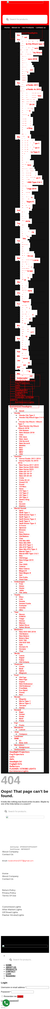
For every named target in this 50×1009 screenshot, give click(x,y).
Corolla (22, 608)
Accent (22, 504)
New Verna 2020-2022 (29, 467)
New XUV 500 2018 (27, 632)
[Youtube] (5, 931)
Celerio (22, 566)
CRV (21, 454)
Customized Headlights (26, 33)
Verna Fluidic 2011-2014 (29, 86)
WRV (21, 452)
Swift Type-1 (24, 513)
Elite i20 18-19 (25, 474)
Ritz (21, 556)
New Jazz (23, 439)
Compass (23, 734)
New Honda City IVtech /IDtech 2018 (31, 54)
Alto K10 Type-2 (26, 547)
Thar (21, 651)
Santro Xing (27, 128)
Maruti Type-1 (25, 551)
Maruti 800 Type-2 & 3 (32, 182)
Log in (20, 996)
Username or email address (13, 987)
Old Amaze (24, 430)
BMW (19, 367)
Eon (20, 502)
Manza (22, 623)
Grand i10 (23, 482)
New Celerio (24, 569)
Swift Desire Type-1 (27, 515)
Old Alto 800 (24, 541)
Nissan (20, 326)
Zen (21, 562)
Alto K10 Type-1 (26, 545)
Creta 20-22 (24, 480)
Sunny (21, 708)
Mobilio (22, 445)
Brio (21, 448)
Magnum (25, 302)
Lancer (25, 358)
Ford (19, 304)
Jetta (21, 590)
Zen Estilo (23, 577)
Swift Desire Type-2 (27, 519)
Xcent (21, 484)
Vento (21, 588)
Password (6, 992)
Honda (20, 40)
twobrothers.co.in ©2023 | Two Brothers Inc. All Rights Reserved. (24, 940)
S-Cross (22, 526)
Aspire (22, 682)
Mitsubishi (18, 727)
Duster (22, 714)
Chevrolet (18, 664)
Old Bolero (23, 634)
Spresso (22, 528)
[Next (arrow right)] (4, 1007)
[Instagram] (20, 931)
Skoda (19, 282)
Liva (21, 599)
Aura (21, 489)
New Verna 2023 (26, 469)
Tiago (21, 619)
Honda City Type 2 (27, 415)
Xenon (22, 621)
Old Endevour (25, 686)
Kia (18, 35)
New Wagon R (28, 202)
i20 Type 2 (23, 497)
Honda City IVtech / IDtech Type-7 (29, 49)
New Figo (23, 679)
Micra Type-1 (25, 701)
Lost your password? (10, 1001)
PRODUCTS (11, 969)
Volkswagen (19, 582)
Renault (17, 710)
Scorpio (22, 649)
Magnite (22, 699)
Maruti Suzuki (20, 508)
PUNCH (22, 616)
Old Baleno (24, 536)
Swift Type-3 (24, 521)
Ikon (21, 695)
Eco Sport (23, 690)
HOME (9, 965)
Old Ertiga (23, 558)
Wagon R (23, 571)
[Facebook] (12, 931)
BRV (21, 450)
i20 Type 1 (23, 495)
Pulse (24, 349)
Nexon (22, 614)
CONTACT (10, 972)
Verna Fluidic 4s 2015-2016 (31, 90)
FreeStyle (23, 688)
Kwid (21, 719)
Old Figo (22, 677)
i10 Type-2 (23, 493)
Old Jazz (23, 437)
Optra (21, 671)
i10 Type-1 (23, 491)
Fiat (18, 352)
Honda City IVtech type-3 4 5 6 (32, 45)
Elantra (22, 506)
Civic (21, 435)
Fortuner (23, 606)
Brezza (22, 530)
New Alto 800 (25, 543)
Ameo (21, 586)
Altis (24, 239)
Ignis (21, 510)
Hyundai (17, 456)
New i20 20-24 (25, 476)
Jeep (19, 361)
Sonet (24, 37)
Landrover (18, 736)
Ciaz (21, 538)
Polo (21, 584)
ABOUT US (11, 967)
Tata (19, 241)
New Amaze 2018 (29, 59)
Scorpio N (23, 647)
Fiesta (22, 692)
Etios (21, 597)
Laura (21, 656)
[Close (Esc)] (2, 1005)
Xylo (21, 645)
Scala (21, 716)
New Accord (24, 443)
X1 (20, 741)
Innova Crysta (25, 603)
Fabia (21, 660)
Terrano (22, 706)
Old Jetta (26, 221)
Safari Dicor (24, 625)
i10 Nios (22, 487)
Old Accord (24, 441)
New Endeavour (26, 684)
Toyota (17, 595)
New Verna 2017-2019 (29, 465)
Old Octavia (24, 662)
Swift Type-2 (24, 517)
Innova (22, 601)
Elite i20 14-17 (25, 471)
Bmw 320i (23, 743)
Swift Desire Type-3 (27, 523)
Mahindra (18, 630)
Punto (21, 725)
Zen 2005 (23, 564)
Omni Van (23, 579)
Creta (21, 478)
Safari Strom (27, 256)
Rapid (21, 658)
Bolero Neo (24, 638)
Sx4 (20, 575)
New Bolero (24, 636)
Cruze (21, 666)
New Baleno (24, 534)
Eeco (21, 532)
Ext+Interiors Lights (24, 402)
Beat (21, 669)
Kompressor (24, 747)
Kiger (21, 712)
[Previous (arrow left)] (2, 1007)
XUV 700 (23, 640)
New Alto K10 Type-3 (28, 549)
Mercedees (19, 745)
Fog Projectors (16, 754)
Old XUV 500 (24, 642)
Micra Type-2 (25, 703)
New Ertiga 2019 (29, 189)
